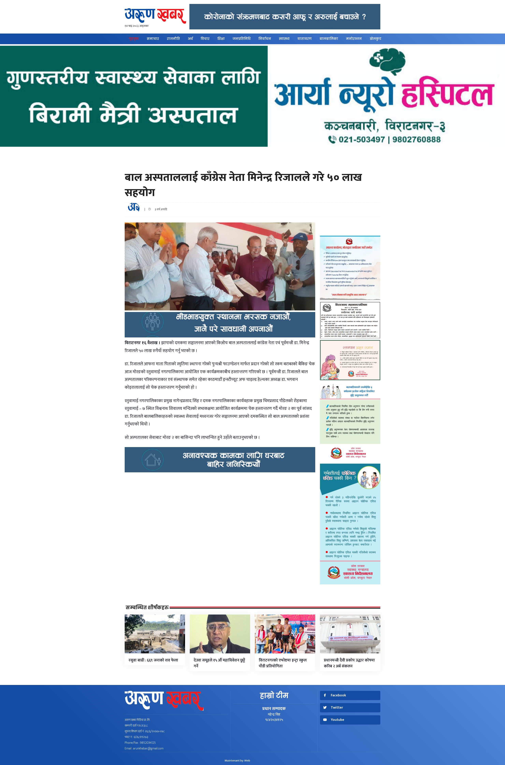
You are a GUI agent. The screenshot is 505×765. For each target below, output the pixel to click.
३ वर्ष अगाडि (160, 209)
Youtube (337, 720)
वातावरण (304, 38)
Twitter (337, 707)
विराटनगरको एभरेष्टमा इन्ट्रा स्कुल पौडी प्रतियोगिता (283, 663)
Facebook (338, 695)
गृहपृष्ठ (134, 38)
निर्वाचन (264, 38)
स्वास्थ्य (284, 38)
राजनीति (173, 38)
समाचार (153, 38)
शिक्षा (221, 38)
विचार (205, 38)
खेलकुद (375, 38)
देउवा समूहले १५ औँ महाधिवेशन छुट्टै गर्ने (219, 663)
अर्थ (190, 38)
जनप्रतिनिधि (242, 38)
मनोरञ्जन (354, 38)
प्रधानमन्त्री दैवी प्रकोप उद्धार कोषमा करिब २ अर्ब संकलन (349, 663)
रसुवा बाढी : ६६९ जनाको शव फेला (153, 660)
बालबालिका (329, 38)
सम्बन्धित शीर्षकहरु (147, 608)
